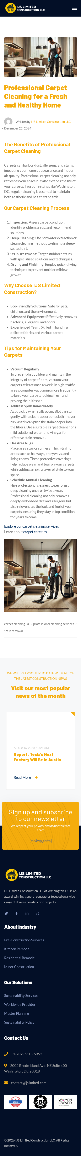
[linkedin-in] (27, 913)
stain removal (13, 631)
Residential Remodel (20, 958)
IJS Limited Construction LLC (51, 121)
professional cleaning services (53, 624)
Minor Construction (19, 967)
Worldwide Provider (20, 1004)
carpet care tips (35, 532)
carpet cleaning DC (17, 624)
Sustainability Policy (19, 1022)
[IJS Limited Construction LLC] (25, 8)
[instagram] (37, 913)
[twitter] (6, 913)
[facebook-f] (17, 913)
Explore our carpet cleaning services (31, 526)
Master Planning (16, 1013)
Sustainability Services (21, 995)
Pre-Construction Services (24, 940)
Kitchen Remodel (17, 949)
